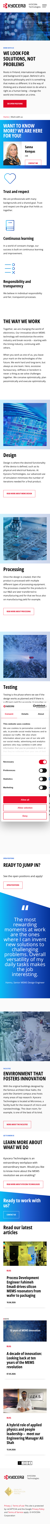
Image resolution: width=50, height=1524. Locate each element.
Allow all (25, 800)
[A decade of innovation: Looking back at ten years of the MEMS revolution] (25, 1348)
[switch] (43, 770)
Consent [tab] (9, 714)
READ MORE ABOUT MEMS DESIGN (19, 493)
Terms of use (18, 1506)
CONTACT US (11, 1214)
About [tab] (41, 714)
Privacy (7, 1506)
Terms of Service (15, 1512)
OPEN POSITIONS (13, 885)
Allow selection (25, 808)
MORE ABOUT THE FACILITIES (17, 1124)
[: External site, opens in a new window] (35, 706)
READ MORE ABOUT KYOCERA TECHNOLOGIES (23, 1184)
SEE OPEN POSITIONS (15, 103)
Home (6, 117)
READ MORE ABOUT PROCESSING (19, 611)
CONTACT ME (33, 163)
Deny (25, 816)
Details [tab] (25, 714)
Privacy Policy (38, 1509)
